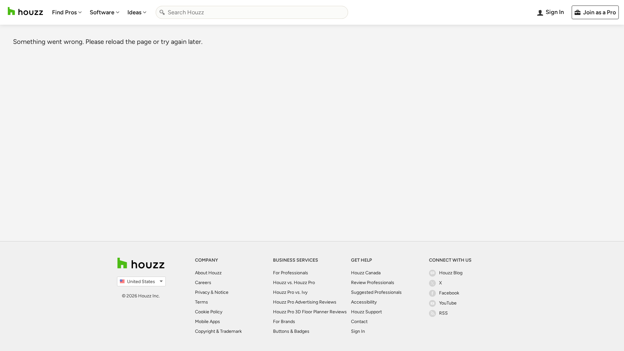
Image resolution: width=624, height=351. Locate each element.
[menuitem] (67, 12)
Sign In (358, 331)
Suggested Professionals (376, 292)
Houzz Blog (450, 273)
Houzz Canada (366, 273)
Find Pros (64, 12)
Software (102, 12)
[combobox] (252, 12)
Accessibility (364, 302)
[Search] (162, 12)
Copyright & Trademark (218, 331)
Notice (221, 292)
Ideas (134, 12)
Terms (201, 302)
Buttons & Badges (291, 331)
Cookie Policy (208, 312)
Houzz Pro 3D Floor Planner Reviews (310, 312)
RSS (443, 313)
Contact (359, 321)
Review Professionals (372, 282)
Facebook (449, 293)
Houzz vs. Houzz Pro (294, 282)
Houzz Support (366, 312)
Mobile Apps (207, 321)
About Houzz (208, 273)
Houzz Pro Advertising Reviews (304, 302)
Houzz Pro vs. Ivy (290, 292)
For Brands (284, 321)
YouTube (448, 303)
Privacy (202, 292)
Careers (203, 282)
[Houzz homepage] (25, 11)
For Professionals (290, 273)
